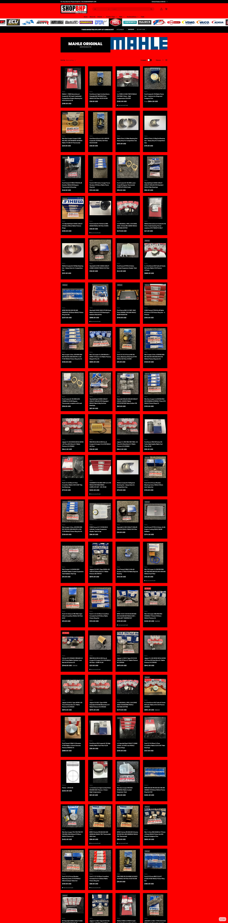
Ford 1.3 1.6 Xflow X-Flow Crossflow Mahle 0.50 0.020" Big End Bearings (72, 485)
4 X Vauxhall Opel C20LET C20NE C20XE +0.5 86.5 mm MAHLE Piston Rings (127, 745)
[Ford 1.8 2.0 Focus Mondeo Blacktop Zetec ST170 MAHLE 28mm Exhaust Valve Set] (73, 861)
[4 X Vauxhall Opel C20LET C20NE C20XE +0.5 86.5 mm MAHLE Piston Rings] (127, 728)
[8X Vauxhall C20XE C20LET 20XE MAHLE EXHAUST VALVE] (73, 905)
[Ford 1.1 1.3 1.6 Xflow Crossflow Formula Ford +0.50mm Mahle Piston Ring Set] (100, 861)
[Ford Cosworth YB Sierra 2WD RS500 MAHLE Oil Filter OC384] (100, 208)
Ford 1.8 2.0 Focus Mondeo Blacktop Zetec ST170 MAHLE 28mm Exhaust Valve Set (71, 878)
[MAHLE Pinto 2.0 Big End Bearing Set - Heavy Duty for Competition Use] (155, 123)
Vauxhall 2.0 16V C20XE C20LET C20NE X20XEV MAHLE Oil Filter (99, 267)
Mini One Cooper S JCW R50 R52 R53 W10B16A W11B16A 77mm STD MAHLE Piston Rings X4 (155, 401)
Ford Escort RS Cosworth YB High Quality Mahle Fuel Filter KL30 (100, 744)
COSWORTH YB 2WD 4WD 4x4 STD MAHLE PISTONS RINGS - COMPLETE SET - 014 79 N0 (100, 485)
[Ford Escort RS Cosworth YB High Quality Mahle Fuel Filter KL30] (100, 728)
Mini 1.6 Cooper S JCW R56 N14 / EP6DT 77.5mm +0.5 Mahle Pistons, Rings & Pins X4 (100, 357)
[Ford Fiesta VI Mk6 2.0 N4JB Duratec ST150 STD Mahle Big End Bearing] (127, 554)
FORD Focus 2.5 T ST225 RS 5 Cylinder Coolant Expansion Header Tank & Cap (99, 529)
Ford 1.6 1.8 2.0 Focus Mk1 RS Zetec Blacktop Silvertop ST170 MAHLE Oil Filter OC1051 (127, 357)
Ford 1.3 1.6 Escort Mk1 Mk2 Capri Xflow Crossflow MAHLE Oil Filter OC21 (72, 616)
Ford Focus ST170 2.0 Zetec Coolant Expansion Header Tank (127, 267)
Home (85, 16)
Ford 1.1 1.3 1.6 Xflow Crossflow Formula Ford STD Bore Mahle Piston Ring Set (99, 616)
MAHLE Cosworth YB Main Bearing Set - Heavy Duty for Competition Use (72, 268)
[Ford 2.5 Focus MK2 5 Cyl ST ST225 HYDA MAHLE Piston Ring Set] (155, 861)
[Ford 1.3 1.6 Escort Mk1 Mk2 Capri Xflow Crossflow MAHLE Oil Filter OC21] (73, 598)
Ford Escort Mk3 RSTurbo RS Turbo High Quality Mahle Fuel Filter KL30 (153, 444)
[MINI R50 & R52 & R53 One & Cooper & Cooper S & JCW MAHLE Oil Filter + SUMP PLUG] (100, 642)
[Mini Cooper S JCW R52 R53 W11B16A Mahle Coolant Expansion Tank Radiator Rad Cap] (73, 554)
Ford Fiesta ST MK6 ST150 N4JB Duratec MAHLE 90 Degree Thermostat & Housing (72, 185)
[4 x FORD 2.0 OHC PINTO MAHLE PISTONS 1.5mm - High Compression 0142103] (127, 78)
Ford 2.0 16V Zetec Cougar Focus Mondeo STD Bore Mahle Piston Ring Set (100, 185)
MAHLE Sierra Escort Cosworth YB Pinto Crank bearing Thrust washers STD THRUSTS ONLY (155, 226)
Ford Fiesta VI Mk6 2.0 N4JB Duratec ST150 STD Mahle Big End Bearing (127, 571)
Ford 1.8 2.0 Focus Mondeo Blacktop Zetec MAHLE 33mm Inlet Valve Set (153, 485)
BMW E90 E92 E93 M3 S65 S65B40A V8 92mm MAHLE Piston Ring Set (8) (72, 312)
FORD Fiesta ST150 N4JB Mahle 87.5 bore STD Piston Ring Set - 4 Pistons (154, 312)
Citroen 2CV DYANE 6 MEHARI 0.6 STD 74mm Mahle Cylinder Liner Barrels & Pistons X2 (72, 660)
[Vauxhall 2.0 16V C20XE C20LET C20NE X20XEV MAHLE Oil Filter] (100, 250)
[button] (166, 9)
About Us (92, 16)
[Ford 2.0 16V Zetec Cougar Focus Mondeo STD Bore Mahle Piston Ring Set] (100, 167)
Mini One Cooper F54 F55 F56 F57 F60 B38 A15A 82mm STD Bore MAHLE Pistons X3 (72, 834)
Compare (143, 60)
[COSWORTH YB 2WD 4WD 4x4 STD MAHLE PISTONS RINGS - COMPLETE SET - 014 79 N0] (100, 467)
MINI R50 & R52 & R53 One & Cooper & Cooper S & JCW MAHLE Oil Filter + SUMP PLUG (100, 660)
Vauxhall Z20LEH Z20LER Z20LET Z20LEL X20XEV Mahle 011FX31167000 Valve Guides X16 (127, 401)
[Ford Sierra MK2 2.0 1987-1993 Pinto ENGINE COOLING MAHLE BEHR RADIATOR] (127, 294)
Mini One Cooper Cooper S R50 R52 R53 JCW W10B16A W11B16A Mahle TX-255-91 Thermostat (72, 140)
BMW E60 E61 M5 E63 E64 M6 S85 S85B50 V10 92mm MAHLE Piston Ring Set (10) (154, 790)
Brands (100, 16)
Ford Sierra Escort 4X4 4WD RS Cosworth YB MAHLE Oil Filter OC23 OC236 (99, 140)
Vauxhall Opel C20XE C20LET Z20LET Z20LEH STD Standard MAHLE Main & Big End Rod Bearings (99, 402)
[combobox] (123, 9)
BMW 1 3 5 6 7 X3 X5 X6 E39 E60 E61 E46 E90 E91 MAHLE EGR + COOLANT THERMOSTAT (126, 616)
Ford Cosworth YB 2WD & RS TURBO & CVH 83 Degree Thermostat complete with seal (72, 401)
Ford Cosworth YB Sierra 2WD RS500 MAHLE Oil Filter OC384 (99, 225)
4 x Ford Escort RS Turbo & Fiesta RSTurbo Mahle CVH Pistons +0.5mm (154, 268)
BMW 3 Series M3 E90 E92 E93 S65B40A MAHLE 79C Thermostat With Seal (100, 834)
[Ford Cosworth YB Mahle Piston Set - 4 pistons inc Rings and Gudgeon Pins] (155, 78)
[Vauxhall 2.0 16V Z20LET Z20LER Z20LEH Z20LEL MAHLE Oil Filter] (127, 511)
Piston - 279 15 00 (67, 788)
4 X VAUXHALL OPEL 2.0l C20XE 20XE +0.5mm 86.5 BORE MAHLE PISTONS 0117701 (127, 226)
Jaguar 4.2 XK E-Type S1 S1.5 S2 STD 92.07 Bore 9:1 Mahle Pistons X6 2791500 (127, 660)
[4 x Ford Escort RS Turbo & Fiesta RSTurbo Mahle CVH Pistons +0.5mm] (155, 250)
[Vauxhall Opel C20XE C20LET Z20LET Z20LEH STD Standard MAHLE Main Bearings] (155, 167)
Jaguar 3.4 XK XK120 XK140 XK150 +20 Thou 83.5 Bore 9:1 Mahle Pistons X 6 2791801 (72, 444)
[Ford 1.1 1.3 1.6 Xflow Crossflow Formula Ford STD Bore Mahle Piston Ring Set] (100, 598)
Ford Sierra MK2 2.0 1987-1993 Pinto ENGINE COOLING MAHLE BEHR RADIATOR (126, 312)
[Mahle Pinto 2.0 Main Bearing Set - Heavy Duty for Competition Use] (127, 123)
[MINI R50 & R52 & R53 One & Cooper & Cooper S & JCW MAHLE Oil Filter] (100, 426)
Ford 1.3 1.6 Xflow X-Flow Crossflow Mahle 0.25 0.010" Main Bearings (154, 745)
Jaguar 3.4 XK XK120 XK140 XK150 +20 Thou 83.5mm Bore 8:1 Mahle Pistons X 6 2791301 (155, 660)
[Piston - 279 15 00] (73, 772)
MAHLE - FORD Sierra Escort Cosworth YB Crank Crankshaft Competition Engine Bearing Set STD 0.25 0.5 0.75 (72, 97)
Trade (142, 16)
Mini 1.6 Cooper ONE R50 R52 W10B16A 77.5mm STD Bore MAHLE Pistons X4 (153, 616)
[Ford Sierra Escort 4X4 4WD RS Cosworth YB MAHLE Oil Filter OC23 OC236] (100, 123)
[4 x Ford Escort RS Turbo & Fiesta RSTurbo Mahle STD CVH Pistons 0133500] (155, 687)
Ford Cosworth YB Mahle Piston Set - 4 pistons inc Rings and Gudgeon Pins (154, 96)
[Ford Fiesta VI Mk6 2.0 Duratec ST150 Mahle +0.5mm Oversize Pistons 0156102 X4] (73, 728)
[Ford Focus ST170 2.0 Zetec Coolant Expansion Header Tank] (127, 250)
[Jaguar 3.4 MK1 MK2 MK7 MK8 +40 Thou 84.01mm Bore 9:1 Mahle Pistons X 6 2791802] (127, 426)
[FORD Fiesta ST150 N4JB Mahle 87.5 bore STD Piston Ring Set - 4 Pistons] (155, 294)
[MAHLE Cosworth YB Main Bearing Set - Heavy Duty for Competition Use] (73, 250)
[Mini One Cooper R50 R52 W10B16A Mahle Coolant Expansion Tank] (127, 772)
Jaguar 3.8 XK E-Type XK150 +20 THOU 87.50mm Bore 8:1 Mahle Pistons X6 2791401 (100, 571)
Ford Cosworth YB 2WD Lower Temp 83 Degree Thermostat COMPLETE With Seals (126, 185)
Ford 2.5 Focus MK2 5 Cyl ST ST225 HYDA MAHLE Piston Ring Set (154, 878)
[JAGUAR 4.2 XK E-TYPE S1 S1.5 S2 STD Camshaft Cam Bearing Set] (155, 905)
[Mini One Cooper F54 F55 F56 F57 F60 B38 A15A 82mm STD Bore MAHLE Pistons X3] (73, 816)
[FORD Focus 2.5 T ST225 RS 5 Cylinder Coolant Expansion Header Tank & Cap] (100, 511)
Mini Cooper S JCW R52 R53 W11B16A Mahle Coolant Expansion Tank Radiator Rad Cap (73, 571)
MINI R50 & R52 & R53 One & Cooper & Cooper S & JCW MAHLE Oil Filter (100, 444)
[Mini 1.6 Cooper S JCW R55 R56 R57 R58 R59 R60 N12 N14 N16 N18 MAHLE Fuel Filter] (155, 554)
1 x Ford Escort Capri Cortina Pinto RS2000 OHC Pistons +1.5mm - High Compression (100, 790)
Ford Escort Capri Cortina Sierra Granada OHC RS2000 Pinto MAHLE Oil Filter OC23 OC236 (99, 96)
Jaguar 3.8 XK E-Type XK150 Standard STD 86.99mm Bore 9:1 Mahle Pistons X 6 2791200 (100, 705)
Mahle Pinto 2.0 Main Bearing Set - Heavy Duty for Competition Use (127, 139)
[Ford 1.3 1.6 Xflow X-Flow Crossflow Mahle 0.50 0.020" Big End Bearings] (73, 467)
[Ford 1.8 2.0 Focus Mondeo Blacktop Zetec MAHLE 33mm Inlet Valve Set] (155, 467)
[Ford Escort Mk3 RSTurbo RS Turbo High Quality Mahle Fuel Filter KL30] (155, 426)
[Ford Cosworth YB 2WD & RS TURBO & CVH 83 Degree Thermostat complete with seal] (73, 383)
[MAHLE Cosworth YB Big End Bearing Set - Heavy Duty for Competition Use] (127, 467)
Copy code (142, 29)
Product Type (110, 16)
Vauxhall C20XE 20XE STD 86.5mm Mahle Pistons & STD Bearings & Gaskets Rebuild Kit (100, 312)
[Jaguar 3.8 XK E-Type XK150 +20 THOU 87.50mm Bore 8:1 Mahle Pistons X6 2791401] (100, 554)
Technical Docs (131, 16)
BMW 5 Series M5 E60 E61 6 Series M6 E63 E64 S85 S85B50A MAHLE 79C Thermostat (127, 834)
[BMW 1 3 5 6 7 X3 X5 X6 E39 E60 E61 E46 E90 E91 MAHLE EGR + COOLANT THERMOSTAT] (127, 598)
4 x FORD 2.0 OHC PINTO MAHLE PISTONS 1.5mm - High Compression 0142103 (127, 96)
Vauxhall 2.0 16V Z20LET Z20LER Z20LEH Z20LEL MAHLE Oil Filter (127, 528)
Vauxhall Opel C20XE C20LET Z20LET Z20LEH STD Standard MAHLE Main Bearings (153, 185)
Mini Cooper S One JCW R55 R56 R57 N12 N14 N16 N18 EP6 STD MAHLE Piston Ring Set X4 (154, 357)
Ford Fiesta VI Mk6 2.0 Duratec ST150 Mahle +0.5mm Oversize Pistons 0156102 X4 (71, 745)
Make (120, 16)
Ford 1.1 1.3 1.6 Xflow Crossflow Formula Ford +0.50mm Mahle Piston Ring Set (99, 878)
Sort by (63, 60)
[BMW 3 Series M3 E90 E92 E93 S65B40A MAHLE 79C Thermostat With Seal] (100, 816)
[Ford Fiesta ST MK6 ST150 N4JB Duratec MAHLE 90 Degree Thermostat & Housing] (73, 167)
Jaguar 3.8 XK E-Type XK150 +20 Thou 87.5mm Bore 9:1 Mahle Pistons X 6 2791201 (72, 705)
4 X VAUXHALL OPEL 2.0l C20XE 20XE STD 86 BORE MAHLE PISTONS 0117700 (127, 705)
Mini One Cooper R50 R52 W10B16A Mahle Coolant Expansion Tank (125, 790)
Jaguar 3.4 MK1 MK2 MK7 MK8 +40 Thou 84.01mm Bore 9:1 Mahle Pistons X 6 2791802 (127, 444)
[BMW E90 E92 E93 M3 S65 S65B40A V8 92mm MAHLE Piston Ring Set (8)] (73, 294)
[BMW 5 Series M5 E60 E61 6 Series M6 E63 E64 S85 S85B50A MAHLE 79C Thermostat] (127, 816)
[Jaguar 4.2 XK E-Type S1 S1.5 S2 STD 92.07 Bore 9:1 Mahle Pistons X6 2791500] (127, 642)
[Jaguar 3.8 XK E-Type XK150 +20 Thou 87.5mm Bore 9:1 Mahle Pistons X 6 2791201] (73, 687)
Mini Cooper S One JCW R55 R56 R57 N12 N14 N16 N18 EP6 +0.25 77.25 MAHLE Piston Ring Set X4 (72, 357)
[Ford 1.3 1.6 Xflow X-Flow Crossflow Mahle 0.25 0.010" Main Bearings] (155, 728)
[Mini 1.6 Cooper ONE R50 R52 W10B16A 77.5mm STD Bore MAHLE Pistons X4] (155, 598)
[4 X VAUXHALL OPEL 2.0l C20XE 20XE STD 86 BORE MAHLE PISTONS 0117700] (127, 687)
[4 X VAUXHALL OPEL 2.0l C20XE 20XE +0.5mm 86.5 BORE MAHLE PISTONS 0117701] (127, 208)
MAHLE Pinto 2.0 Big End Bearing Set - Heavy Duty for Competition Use (154, 140)
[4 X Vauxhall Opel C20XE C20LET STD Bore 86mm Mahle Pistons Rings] (73, 208)
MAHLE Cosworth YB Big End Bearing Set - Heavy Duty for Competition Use (126, 485)
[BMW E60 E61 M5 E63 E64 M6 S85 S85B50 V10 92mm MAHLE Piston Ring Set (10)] (155, 772)
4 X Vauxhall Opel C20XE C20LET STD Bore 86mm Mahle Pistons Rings (72, 226)
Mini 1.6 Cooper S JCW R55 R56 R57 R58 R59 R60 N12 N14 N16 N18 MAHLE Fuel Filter (154, 571)
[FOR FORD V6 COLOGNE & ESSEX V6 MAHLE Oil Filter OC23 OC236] (127, 861)
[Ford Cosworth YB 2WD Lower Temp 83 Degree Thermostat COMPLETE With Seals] (127, 167)
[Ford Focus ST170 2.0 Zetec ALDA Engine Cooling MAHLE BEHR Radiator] (155, 511)
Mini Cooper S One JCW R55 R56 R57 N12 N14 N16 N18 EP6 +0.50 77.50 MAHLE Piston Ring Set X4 (72, 529)
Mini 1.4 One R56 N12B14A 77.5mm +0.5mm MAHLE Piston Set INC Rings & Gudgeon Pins (154, 834)
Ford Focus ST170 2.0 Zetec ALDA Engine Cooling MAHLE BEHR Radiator (154, 529)
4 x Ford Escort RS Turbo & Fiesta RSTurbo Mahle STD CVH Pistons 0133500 (154, 705)
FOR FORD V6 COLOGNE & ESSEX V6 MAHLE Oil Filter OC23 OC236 (127, 877)
